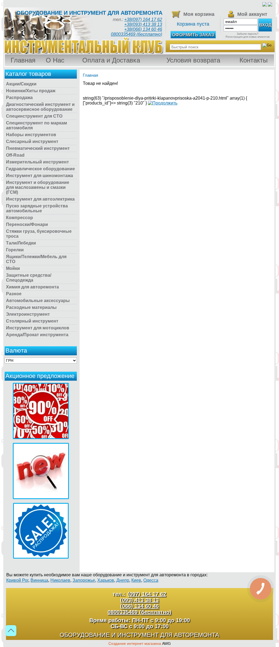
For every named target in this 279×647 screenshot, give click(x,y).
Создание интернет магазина (134, 643)
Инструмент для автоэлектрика (40, 199)
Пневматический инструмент (38, 148)
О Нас (55, 60)
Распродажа (19, 97)
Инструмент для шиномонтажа (39, 175)
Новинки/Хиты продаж (30, 90)
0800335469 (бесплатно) (136, 34)
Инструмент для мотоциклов (37, 328)
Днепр (122, 580)
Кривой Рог (17, 580)
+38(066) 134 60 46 (143, 29)
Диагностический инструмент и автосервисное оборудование (40, 107)
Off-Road (15, 155)
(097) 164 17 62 (147, 594)
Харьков (105, 580)
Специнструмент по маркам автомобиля (36, 125)
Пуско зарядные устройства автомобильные (37, 208)
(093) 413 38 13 (139, 600)
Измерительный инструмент (37, 162)
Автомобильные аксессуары (38, 300)
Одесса (150, 580)
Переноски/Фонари (27, 224)
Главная (23, 60)
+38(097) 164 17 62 (143, 19)
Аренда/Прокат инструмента (37, 334)
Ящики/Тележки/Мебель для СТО (36, 259)
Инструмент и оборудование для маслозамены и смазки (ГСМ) (37, 187)
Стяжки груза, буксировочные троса (39, 233)
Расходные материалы (31, 307)
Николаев (60, 580)
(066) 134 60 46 (139, 606)
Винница (39, 580)
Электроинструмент (28, 314)
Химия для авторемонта (32, 287)
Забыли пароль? (248, 33)
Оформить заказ (193, 34)
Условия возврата (193, 60)
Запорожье (83, 580)
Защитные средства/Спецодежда (28, 277)
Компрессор (19, 217)
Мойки (13, 268)
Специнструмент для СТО (34, 116)
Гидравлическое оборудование (40, 168)
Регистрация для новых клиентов (247, 36)
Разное (14, 293)
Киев (136, 580)
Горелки (15, 250)
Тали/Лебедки (21, 243)
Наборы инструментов (31, 134)
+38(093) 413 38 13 (143, 24)
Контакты (253, 60)
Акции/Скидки (21, 84)
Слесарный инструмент (32, 141)
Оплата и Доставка (111, 60)
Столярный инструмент (32, 321)
